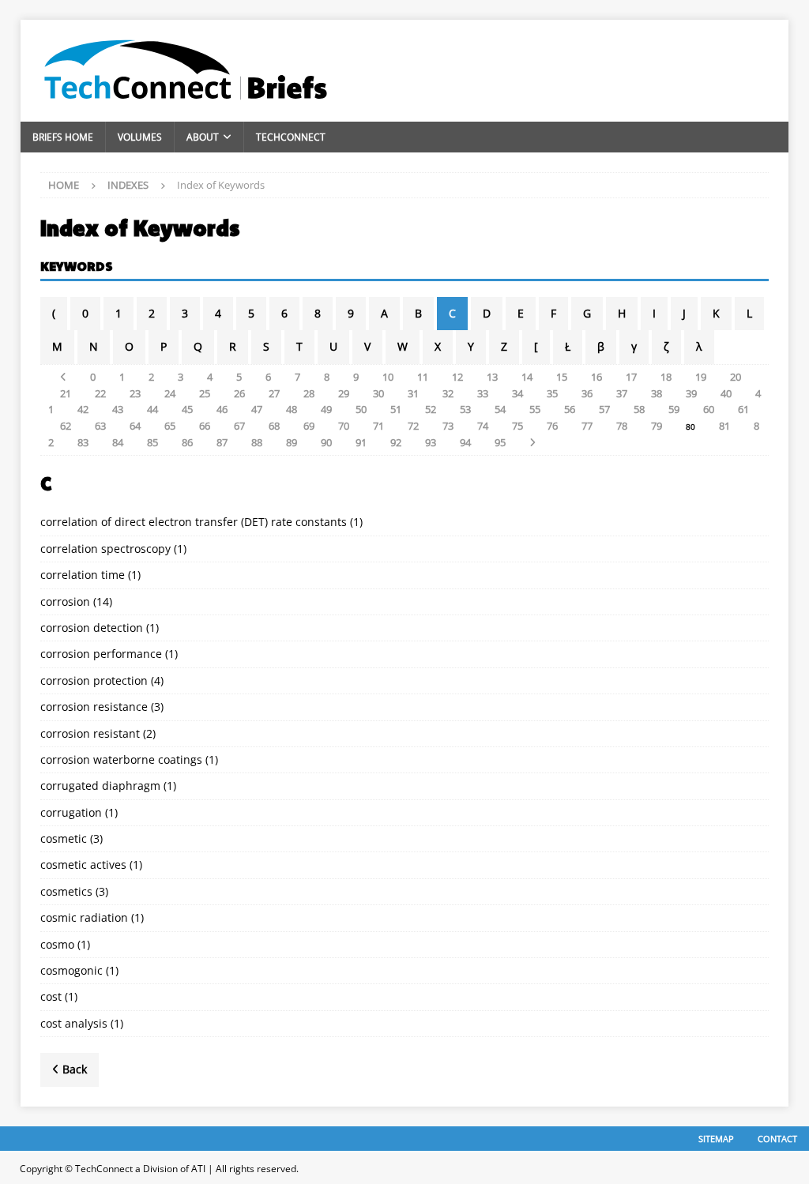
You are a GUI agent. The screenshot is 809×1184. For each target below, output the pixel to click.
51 (395, 409)
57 (604, 409)
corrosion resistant (90, 733)
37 (621, 393)
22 (100, 393)
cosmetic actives (83, 864)
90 (326, 442)
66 (204, 426)
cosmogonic (71, 970)
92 (395, 442)
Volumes (140, 137)
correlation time (82, 574)
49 (326, 409)
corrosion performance (101, 653)
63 (100, 426)
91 (361, 442)
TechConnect (290, 137)
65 (169, 426)
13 (492, 377)
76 (552, 426)
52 (430, 409)
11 (422, 377)
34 (517, 393)
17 (631, 377)
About (202, 137)
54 (500, 409)
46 (222, 409)
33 (482, 393)
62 (65, 426)
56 (569, 409)
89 (291, 442)
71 (378, 426)
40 (726, 393)
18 (666, 377)
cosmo (57, 944)
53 (465, 409)
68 (274, 426)
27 (274, 393)
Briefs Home (62, 137)
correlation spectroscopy (105, 548)
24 (169, 393)
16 (596, 377)
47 (256, 409)
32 (447, 393)
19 (700, 377)
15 (561, 377)
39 (691, 393)
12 (457, 377)
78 (621, 426)
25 (204, 393)
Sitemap (716, 1139)
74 (482, 426)
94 (465, 442)
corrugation (71, 812)
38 (656, 393)
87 (222, 442)
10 (387, 377)
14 (526, 377)
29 (343, 393)
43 (117, 409)
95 (500, 442)
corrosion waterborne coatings (121, 759)
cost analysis (73, 1023)
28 (308, 393)
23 (135, 393)
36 (587, 393)
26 (239, 393)
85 (152, 442)
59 (673, 409)
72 (413, 426)
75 (517, 426)
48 (291, 409)
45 (187, 409)
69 (308, 426)
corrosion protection (94, 680)
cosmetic (63, 838)
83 (82, 442)
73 (447, 426)
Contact (777, 1139)
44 (152, 409)
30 (378, 393)
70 (343, 426)
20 (735, 377)
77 (587, 426)
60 (708, 409)
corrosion (65, 601)
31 (413, 393)
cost (51, 996)
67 (239, 426)
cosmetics (66, 891)
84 (117, 442)
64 (135, 426)
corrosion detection (91, 627)
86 (187, 442)
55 (534, 409)
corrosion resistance (94, 706)
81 (724, 426)
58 (639, 409)
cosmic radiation (84, 917)
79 (656, 426)
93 (430, 442)
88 (256, 442)
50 (361, 409)
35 (552, 393)
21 (65, 393)
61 (743, 409)
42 (82, 409)
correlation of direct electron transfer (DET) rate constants (193, 521)
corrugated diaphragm (100, 785)
